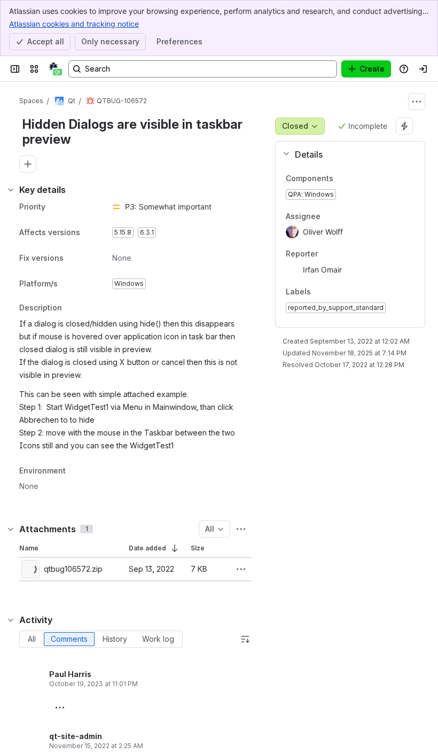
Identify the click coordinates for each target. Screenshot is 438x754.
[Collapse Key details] (10, 189)
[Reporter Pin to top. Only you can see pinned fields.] (341, 254)
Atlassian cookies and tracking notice (74, 23)
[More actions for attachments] (240, 529)
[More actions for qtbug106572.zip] (240, 569)
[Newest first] (245, 639)
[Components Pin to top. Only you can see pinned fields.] (342, 178)
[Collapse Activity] (10, 619)
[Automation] (404, 126)
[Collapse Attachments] (10, 529)
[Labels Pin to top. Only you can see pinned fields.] (334, 291)
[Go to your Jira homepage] (55, 68)
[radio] (32, 639)
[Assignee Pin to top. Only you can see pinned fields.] (344, 216)
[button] (346, 154)
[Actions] (416, 101)
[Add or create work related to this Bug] (27, 164)
